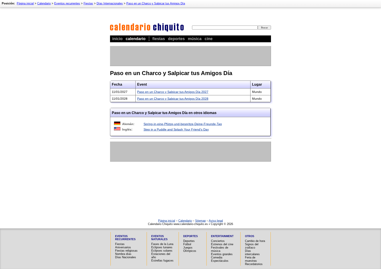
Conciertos (218, 241)
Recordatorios (254, 264)
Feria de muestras (251, 259)
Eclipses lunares (161, 247)
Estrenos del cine (222, 244)
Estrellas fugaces (162, 260)
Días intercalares (252, 252)
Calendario (136, 39)
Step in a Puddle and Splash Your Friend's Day (176, 129)
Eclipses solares (161, 250)
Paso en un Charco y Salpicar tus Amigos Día (155, 3)
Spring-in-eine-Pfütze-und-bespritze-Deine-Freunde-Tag (183, 124)
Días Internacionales (110, 3)
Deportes (176, 39)
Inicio (117, 39)
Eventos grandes (222, 254)
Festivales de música (219, 249)
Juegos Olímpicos (189, 249)
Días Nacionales (125, 257)
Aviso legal (216, 220)
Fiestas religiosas (126, 250)
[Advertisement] (190, 56)
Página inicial (25, 3)
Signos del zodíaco (251, 246)
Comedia (216, 257)
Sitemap (200, 220)
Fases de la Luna (162, 244)
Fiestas (158, 39)
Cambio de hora (255, 241)
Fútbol (187, 244)
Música (195, 39)
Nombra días (123, 254)
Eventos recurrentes (67, 3)
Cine (209, 39)
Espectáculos (219, 260)
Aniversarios (123, 247)
